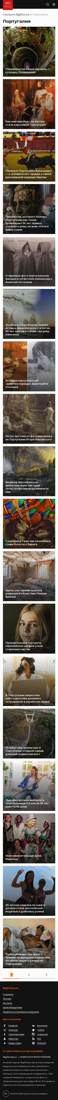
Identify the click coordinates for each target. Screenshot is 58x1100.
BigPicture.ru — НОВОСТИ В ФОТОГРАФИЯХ (27, 1057)
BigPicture (22, 14)
